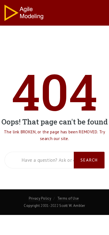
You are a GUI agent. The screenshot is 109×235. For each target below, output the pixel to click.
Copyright (32, 205)
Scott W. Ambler (72, 205)
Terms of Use (68, 198)
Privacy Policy (40, 198)
